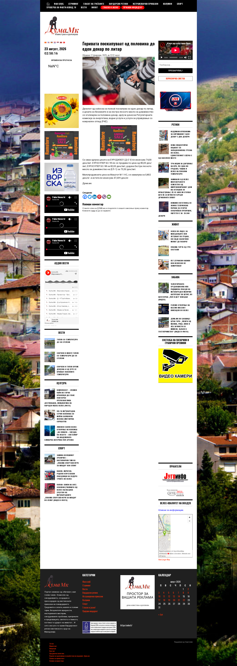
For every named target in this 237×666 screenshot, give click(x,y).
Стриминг (73, 3)
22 (184, 600)
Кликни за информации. (171, 510)
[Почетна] (48, 4)
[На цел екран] (189, 57)
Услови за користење (56, 660)
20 (174, 600)
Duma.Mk (47, 325)
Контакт (52, 651)
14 (179, 596)
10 (159, 596)
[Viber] (104, 197)
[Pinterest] (99, 197)
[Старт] (161, 57)
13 (174, 596)
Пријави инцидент (133, 7)
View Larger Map (164, 559)
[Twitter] (90, 197)
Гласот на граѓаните (93, 3)
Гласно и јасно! (111, 7)
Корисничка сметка (175, 78)
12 (169, 596)
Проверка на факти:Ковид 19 (61, 7)
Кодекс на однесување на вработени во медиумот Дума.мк (69, 656)
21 (179, 600)
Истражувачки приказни (145, 3)
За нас (51, 643)
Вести (84, 7)
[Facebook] (85, 197)
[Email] (109, 197)
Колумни (167, 3)
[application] (175, 50)
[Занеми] (185, 57)
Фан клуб (59, 3)
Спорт (180, 3)
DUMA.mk (53, 325)
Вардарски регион (118, 3)
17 (159, 600)
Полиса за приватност (57, 658)
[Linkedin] (94, 197)
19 (169, 600)
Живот (94, 7)
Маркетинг (53, 646)
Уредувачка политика (56, 653)
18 (164, 600)
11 (164, 596)
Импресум (52, 648)
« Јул (160, 614)
